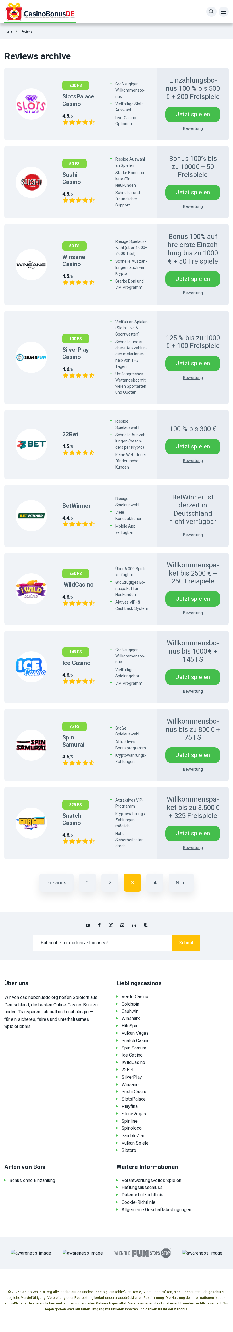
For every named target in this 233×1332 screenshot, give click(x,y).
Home (8, 31)
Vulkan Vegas (135, 1033)
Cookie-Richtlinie (138, 1202)
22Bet (128, 1069)
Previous (56, 883)
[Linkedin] (134, 925)
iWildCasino (133, 1062)
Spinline (130, 1121)
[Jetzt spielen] (31, 104)
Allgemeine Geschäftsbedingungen (156, 1209)
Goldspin (130, 1004)
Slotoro (129, 1150)
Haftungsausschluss (142, 1187)
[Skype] (146, 925)
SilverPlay (132, 1077)
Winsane (130, 1084)
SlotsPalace (134, 1099)
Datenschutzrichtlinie (142, 1195)
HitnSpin (130, 1025)
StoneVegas (134, 1113)
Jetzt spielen (193, 114)
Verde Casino (135, 996)
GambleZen (133, 1135)
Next (181, 883)
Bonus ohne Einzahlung (32, 1180)
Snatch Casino (136, 1040)
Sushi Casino (134, 1091)
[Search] (211, 12)
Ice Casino (132, 1055)
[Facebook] (99, 925)
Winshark (131, 1018)
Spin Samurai (134, 1048)
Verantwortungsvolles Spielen (151, 1180)
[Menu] (224, 12)
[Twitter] (111, 925)
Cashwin (130, 1011)
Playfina (130, 1106)
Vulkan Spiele (135, 1143)
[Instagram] (122, 925)
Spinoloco (132, 1128)
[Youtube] (87, 925)
